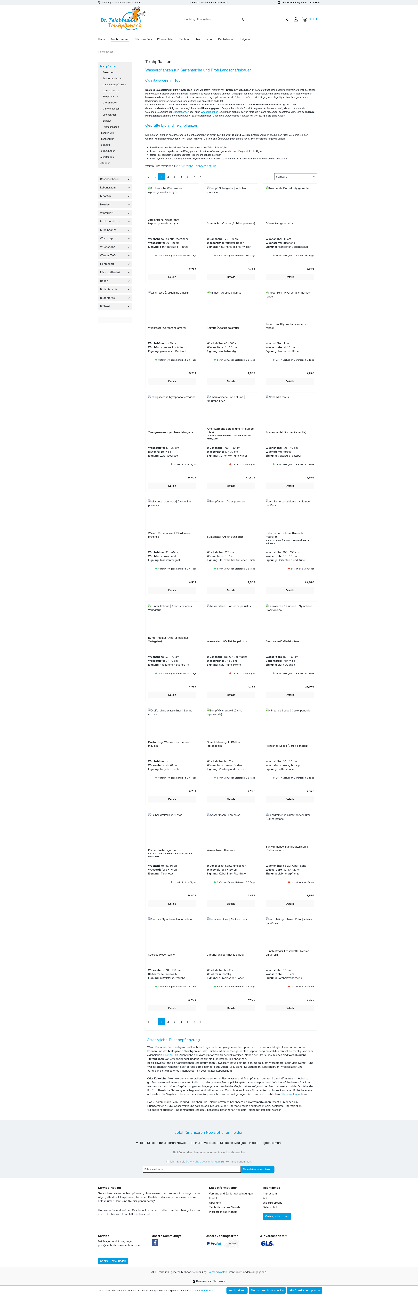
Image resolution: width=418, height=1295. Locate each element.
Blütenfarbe (107, 297)
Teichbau (105, 144)
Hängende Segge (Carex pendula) (287, 745)
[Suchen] (244, 19)
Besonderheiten (110, 179)
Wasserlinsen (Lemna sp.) (223, 850)
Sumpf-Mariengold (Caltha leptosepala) (223, 744)
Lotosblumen (110, 114)
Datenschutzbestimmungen (203, 1161)
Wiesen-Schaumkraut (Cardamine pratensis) (169, 534)
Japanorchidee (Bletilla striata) (226, 954)
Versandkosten (218, 1272)
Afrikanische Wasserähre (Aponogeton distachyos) (163, 221)
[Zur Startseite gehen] (122, 18)
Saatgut (107, 120)
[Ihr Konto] (296, 19)
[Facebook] (155, 1242)
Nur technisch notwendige (267, 1290)
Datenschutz (271, 1207)
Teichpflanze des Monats (224, 1207)
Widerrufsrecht (272, 1202)
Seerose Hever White (161, 954)
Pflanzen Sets (107, 132)
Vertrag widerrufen (277, 1216)
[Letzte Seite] (201, 176)
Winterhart (106, 213)
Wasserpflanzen (111, 90)
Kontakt (213, 1198)
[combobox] (211, 19)
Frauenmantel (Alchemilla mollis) (286, 432)
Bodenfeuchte (109, 289)
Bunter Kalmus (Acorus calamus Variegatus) (168, 639)
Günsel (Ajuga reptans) (280, 223)
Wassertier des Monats (223, 1211)
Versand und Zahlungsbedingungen (231, 1193)
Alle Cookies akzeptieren (304, 1290)
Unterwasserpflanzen (114, 84)
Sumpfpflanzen (111, 96)
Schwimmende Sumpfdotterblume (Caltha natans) (287, 848)
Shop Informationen (223, 1187)
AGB (265, 1198)
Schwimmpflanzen (112, 78)
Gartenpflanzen (111, 108)
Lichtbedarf (107, 263)
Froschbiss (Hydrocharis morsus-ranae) (287, 326)
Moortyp (105, 196)
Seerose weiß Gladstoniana (282, 641)
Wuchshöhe (107, 247)
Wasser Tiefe (108, 255)
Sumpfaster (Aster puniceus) (225, 536)
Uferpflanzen (110, 102)
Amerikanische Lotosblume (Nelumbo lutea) (230, 430)
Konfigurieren (237, 1290)
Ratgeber (105, 163)
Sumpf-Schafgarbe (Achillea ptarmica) (231, 223)
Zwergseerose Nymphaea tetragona (170, 432)
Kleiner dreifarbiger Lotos (164, 850)
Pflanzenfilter (107, 138)
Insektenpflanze (110, 221)
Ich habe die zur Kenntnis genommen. (211, 1161)
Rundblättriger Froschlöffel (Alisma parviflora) (287, 952)
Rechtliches (271, 1187)
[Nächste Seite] (194, 176)
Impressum (270, 1193)
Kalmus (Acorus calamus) (223, 327)
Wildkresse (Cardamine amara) (167, 327)
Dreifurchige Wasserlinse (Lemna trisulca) (168, 744)
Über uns (215, 1202)
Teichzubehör (107, 150)
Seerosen (108, 72)
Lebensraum (108, 187)
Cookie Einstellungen (113, 1261)
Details (172, 277)
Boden (104, 280)
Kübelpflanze (108, 230)
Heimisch (105, 204)
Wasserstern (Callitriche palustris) (228, 641)
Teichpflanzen (108, 66)
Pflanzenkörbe (111, 126)
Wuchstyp (106, 238)
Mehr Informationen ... (204, 1290)
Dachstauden (107, 157)
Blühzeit (105, 306)
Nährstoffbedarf (110, 272)
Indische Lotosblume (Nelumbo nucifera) (285, 534)
